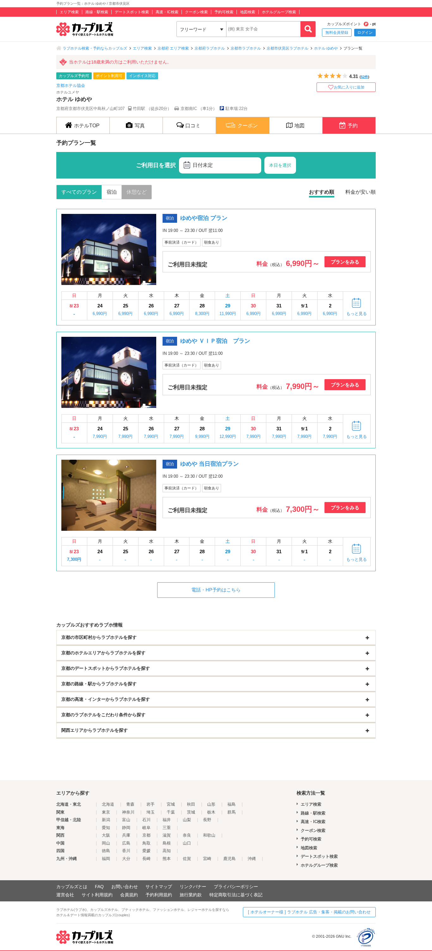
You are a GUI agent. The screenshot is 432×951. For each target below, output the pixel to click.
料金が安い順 (360, 192)
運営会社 (65, 894)
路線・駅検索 (96, 12)
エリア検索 (69, 12)
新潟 (106, 819)
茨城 (191, 812)
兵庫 (126, 835)
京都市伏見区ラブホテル (287, 48)
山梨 (187, 819)
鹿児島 (229, 858)
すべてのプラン (79, 192)
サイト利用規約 (97, 894)
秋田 (191, 804)
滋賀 (167, 835)
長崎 (146, 858)
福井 (167, 819)
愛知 (106, 827)
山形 (211, 804)
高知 (167, 850)
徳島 (106, 850)
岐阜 (146, 827)
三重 (167, 827)
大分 (126, 858)
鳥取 (146, 843)
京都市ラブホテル (246, 48)
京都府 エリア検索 (173, 48)
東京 (106, 812)
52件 (364, 77)
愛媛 (146, 850)
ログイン (365, 32)
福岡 (106, 858)
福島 (231, 804)
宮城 (171, 804)
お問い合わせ (124, 886)
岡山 (106, 843)
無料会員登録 (336, 32)
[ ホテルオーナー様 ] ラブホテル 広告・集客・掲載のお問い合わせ (309, 912)
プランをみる (345, 261)
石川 (146, 819)
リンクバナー (193, 886)
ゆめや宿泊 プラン (203, 218)
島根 (167, 843)
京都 (146, 835)
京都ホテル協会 (70, 85)
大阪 (106, 835)
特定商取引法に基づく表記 (235, 894)
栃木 (211, 812)
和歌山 (209, 835)
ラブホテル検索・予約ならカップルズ (95, 48)
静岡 (126, 827)
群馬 (231, 812)
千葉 (171, 812)
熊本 (167, 858)
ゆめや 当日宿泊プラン (209, 464)
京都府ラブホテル (209, 48)
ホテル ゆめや (326, 48)
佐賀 (187, 858)
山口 (187, 843)
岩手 (150, 804)
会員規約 (129, 894)
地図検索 (247, 12)
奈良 (187, 835)
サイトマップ (158, 886)
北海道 (108, 804)
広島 (126, 843)
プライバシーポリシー (236, 886)
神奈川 (128, 812)
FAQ (99, 886)
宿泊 (112, 192)
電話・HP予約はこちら (216, 589)
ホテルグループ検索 (279, 12)
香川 (126, 850)
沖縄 (252, 858)
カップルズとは (71, 886)
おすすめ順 (321, 192)
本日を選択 (280, 165)
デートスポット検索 (132, 12)
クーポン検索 (196, 12)
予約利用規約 (158, 894)
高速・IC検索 (167, 12)
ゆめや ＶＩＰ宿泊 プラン (215, 341)
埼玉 (150, 812)
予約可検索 (223, 12)
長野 (207, 819)
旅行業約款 (191, 894)
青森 (130, 804)
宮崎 (207, 858)
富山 (126, 819)
